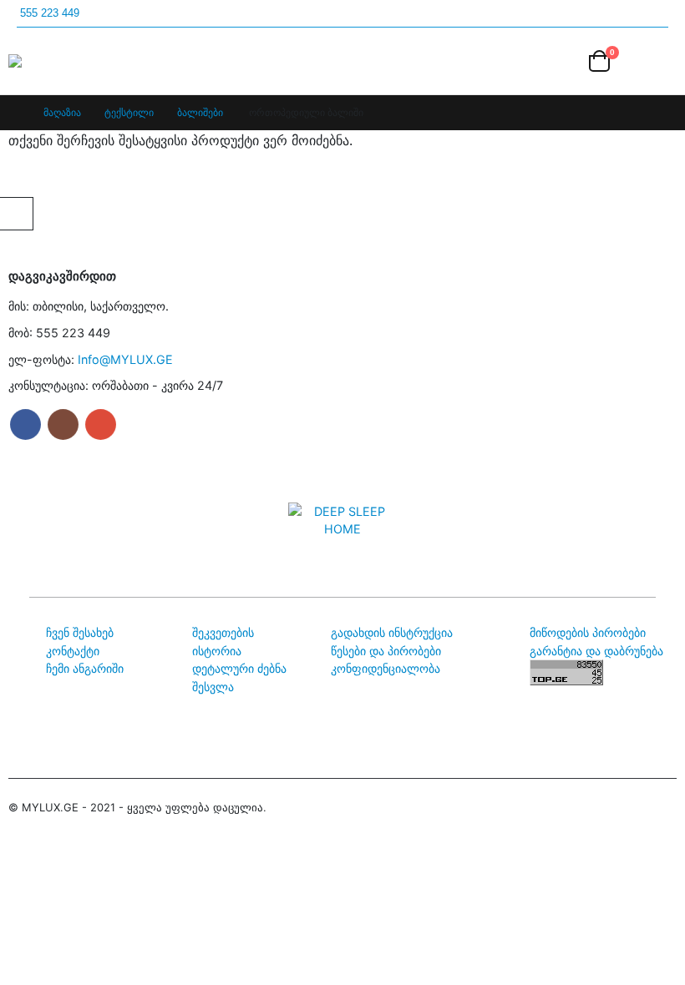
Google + (100, 424)
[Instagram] (660, 14)
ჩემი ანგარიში (85, 668)
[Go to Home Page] (14, 112)
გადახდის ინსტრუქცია (392, 632)
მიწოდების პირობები (588, 632)
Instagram (63, 424)
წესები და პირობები (386, 651)
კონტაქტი (72, 651)
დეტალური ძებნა (239, 668)
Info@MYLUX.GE (125, 359)
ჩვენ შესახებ (80, 632)
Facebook (25, 424)
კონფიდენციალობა (385, 668)
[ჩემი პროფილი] (561, 61)
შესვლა (213, 686)
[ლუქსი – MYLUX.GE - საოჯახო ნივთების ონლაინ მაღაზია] (54, 61)
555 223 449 (49, 13)
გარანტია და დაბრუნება (596, 651)
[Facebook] (628, 14)
